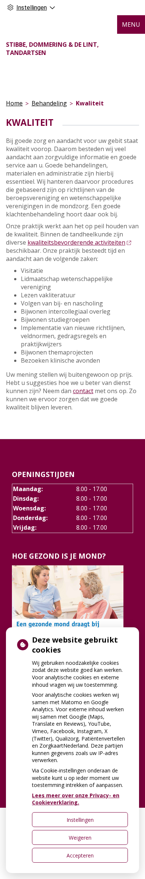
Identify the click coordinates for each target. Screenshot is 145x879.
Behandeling (49, 103)
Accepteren (80, 855)
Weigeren (80, 837)
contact (83, 391)
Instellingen (80, 819)
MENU (131, 24)
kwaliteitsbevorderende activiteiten (76, 242)
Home (14, 103)
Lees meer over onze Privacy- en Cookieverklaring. (75, 799)
